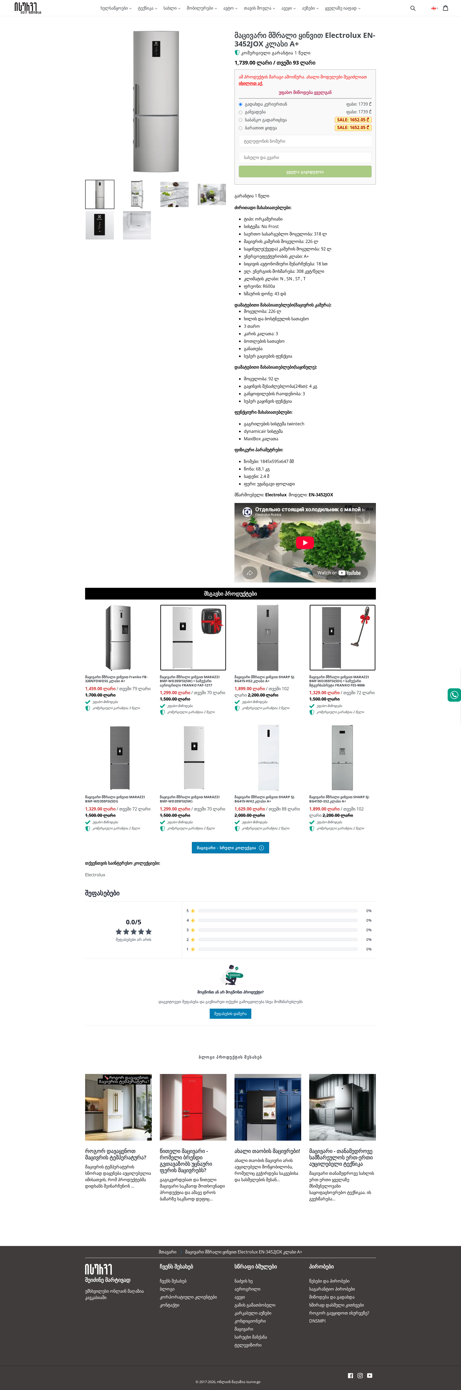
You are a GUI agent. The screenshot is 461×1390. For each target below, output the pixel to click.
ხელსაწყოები (115, 8)
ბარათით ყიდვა (260, 128)
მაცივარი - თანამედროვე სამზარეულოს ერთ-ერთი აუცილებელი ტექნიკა (341, 1157)
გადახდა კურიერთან (265, 104)
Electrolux (95, 875)
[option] (95, 195)
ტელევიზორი (248, 1345)
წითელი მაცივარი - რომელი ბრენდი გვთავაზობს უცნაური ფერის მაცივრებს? (186, 1160)
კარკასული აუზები (253, 1313)
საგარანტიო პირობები (332, 1289)
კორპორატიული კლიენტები (188, 1297)
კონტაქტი (169, 1305)
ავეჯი (287, 8)
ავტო (229, 8)
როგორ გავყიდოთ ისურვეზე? (339, 1313)
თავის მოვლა (258, 8)
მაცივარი (244, 1329)
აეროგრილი (247, 1289)
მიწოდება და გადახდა (332, 1297)
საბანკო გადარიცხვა (265, 120)
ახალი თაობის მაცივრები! (267, 1151)
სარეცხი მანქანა (251, 1337)
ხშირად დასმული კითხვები (336, 1305)
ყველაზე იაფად (341, 8)
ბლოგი (167, 1289)
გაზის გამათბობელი (255, 1305)
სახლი (171, 8)
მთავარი (167, 1252)
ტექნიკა (146, 8)
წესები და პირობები (329, 1281)
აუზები (309, 8)
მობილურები (200, 8)
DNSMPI (317, 1321)
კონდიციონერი (250, 1321)
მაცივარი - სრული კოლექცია (227, 847)
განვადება (255, 112)
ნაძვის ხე (244, 1281)
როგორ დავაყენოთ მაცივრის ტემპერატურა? (115, 1154)
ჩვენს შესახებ (173, 1281)
